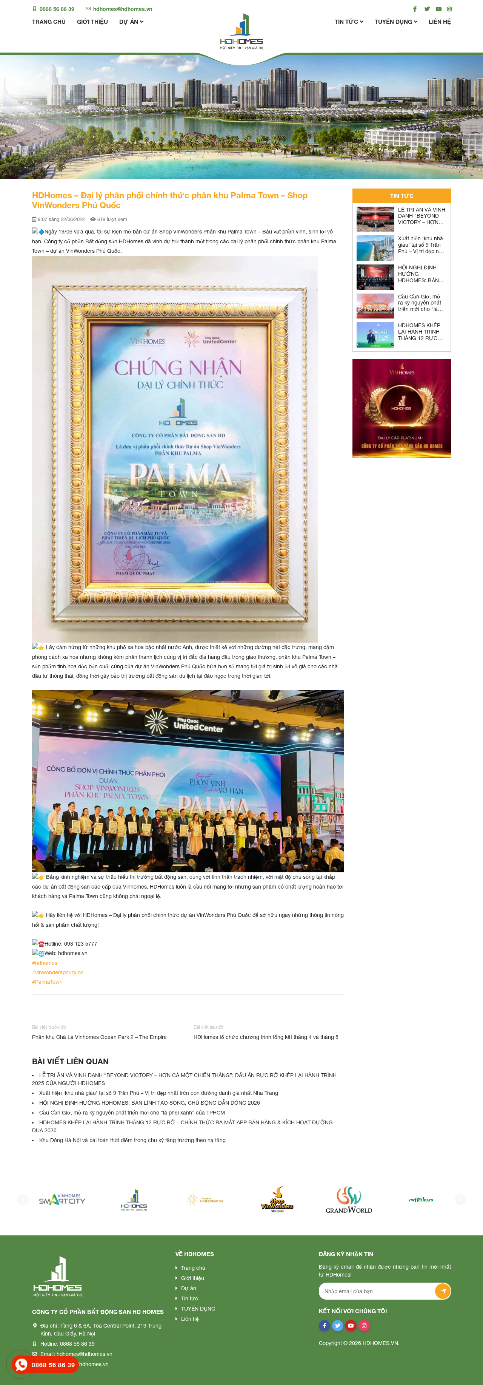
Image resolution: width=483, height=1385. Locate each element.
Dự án (128, 21)
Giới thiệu (92, 21)
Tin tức (346, 21)
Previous (21, 1199)
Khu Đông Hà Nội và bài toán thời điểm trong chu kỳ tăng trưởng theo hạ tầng (132, 1140)
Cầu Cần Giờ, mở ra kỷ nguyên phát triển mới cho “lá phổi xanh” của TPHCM (132, 1113)
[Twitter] (425, 9)
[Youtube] (437, 9)
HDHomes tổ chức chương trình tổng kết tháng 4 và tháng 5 (266, 1037)
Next (458, 1199)
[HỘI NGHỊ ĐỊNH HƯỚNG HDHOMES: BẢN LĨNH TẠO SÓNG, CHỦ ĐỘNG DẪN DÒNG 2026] (375, 277)
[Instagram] (448, 9)
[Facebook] (414, 9)
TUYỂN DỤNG (393, 21)
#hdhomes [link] (44, 963)
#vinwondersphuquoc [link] (58, 972)
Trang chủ (49, 21)
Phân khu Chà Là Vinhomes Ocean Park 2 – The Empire (99, 1037)
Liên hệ (440, 21)
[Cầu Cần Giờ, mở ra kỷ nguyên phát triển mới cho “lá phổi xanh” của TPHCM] (375, 306)
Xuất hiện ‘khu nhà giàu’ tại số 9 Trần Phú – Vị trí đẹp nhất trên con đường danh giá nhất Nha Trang (158, 1093)
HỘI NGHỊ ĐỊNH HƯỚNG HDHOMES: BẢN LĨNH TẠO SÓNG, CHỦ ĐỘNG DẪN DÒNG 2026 (149, 1103)
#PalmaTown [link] (47, 982)
